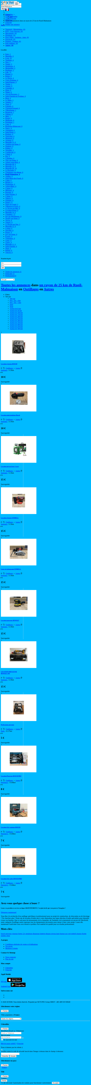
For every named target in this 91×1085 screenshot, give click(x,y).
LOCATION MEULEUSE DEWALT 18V (9, 672)
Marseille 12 (10, 226)
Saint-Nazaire (11, 194)
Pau (7, 156)
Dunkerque (10, 184)
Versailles (9, 150)
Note (11, 307)
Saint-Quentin (11, 246)
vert (69, 934)
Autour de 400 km (16, 325)
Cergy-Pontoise (11, 80)
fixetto (84, 934)
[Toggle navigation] (16, 4)
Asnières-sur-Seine (12, 144)
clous (8, 936)
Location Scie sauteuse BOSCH (10, 827)
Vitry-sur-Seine (11, 160)
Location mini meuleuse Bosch (10, 415)
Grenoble (9, 88)
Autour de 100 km (16, 313)
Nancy (8, 128)
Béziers (8, 182)
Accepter (56, 1083)
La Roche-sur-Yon (12, 224)
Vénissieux (10, 238)
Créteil (8, 154)
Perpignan (9, 122)
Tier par (12, 299)
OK (3, 268)
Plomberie (10, 35)
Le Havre (9, 78)
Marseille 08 (10, 164)
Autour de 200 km (16, 317)
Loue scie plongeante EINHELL (11, 569)
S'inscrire (13, 18)
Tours (8, 104)
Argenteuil (10, 130)
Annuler (13, 1056)
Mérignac (9, 190)
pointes (3, 936)
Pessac (8, 232)
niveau (53, 934)
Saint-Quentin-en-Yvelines (15, 96)
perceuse (8, 934)
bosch (3, 934)
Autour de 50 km (16, 311)
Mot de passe (5, 1035)
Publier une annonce (12, 24)
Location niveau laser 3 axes (10, 466)
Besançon (9, 112)
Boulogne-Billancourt (13, 126)
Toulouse (9, 60)
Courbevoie (10, 152)
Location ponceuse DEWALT (10, 620)
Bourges (9, 192)
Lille (8, 72)
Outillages (31, 289)
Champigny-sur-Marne (14, 172)
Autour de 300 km (16, 321)
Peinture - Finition (13, 41)
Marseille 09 (11, 168)
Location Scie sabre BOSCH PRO (11, 879)
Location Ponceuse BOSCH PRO (11, 776)
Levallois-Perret (11, 210)
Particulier (10, 274)
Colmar (8, 196)
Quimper (9, 200)
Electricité (10, 39)
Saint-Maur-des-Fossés (14, 178)
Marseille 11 (10, 244)
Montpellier (10, 68)
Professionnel (10, 276)
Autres (9, 45)
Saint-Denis (10, 132)
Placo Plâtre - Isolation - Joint (17, 37)
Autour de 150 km (16, 315)
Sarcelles (9, 230)
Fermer (4, 1080)
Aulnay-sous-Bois (12, 162)
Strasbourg (10, 66)
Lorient (8, 228)
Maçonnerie (11, 33)
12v (24, 934)
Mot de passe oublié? (8, 1044)
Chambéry (10, 214)
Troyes (8, 220)
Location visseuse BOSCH (9, 364)
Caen (8, 124)
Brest (8, 98)
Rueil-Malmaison (12, 174)
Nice (7, 62)
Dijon (8, 90)
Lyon (8, 58)
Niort (8, 248)
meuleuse (29, 934)
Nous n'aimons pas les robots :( (12, 1047)
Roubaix (9, 134)
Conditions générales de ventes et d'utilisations (21, 944)
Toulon (8, 84)
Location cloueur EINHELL (10, 518)
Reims (8, 76)
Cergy (8, 240)
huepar (62, 934)
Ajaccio (9, 252)
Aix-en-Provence (12, 94)
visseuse (15, 934)
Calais (8, 180)
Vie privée (9, 946)
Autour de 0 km (15, 309)
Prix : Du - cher (15, 301)
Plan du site (9, 959)
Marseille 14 (10, 212)
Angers (8, 86)
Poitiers (8, 148)
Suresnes (4, 370)
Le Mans (9, 100)
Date (11, 305)
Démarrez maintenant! (8, 912)
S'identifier (13, 16)
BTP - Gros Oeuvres (14, 31)
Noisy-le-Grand (11, 204)
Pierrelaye (4, 782)
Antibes (9, 176)
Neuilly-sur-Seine (12, 218)
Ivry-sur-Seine (11, 234)
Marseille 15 (10, 166)
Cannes (8, 188)
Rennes (8, 74)
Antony (8, 222)
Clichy (8, 242)
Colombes (9, 158)
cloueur (79, 934)
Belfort (8, 250)
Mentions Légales (11, 948)
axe (66, 934)
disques (48, 934)
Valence (9, 198)
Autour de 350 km (16, 323)
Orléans (9, 114)
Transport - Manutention (15, 29)
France (4, 1067)
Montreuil (9, 138)
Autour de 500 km (16, 329)
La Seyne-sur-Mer (12, 208)
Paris (8, 54)
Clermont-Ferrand (12, 108)
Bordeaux (9, 70)
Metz (8, 116)
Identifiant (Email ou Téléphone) (12, 1031)
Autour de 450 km (16, 327)
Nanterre (9, 146)
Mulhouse (9, 120)
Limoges (9, 106)
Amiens (9, 102)
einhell (73, 934)
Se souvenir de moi (10, 1040)
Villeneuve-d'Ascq (12, 206)
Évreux (8, 236)
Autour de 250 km (16, 319)
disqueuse (36, 934)
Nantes (8, 64)
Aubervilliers (10, 186)
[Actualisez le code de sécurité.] (2, 1049)
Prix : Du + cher (15, 303)
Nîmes (8, 92)
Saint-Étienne (11, 82)
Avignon (9, 140)
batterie (43, 934)
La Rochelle (10, 170)
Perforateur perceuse (7, 725)
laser (58, 934)
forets (20, 934)
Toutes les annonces (13, 272)
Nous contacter (10, 957)
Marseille (9, 56)
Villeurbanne (10, 110)
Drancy (8, 202)
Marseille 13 (10, 142)
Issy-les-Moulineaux (13, 216)
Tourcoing (9, 136)
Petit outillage (11, 43)
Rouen (8, 118)
